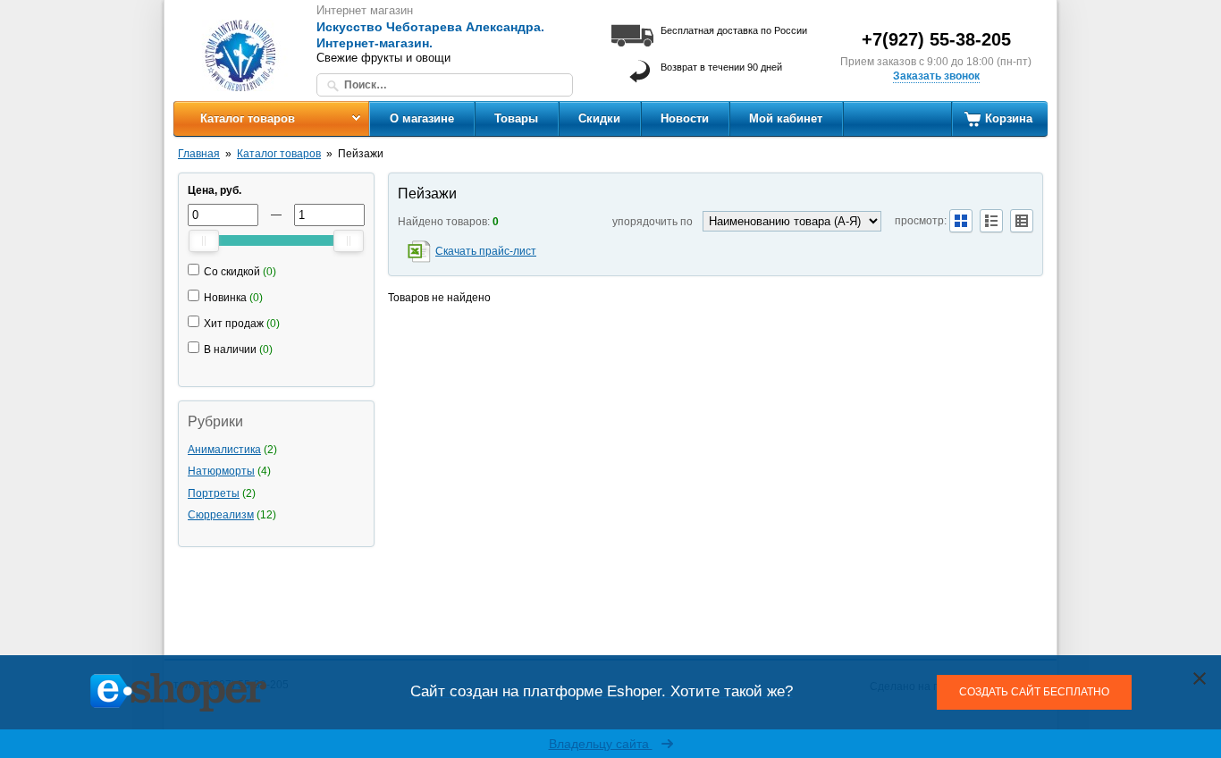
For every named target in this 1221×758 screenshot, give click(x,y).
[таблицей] (1021, 220)
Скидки (599, 118)
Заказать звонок (936, 76)
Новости (685, 118)
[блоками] (961, 220)
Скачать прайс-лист (485, 251)
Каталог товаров (247, 118)
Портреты (214, 493)
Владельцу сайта (601, 744)
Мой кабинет (785, 118)
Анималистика (224, 449)
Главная (199, 153)
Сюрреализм (221, 515)
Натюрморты (221, 471)
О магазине (422, 118)
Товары (516, 118)
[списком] (991, 220)
